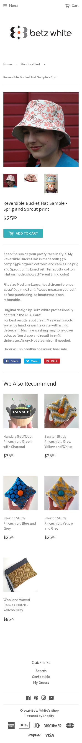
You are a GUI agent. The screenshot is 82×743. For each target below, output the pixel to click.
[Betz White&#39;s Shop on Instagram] (43, 698)
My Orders (41, 683)
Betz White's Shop (45, 710)
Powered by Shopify (39, 716)
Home (7, 64)
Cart (75, 6)
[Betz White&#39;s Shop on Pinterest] (36, 698)
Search (41, 671)
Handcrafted (30, 64)
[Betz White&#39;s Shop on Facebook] (28, 698)
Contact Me (41, 677)
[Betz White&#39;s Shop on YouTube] (51, 698)
